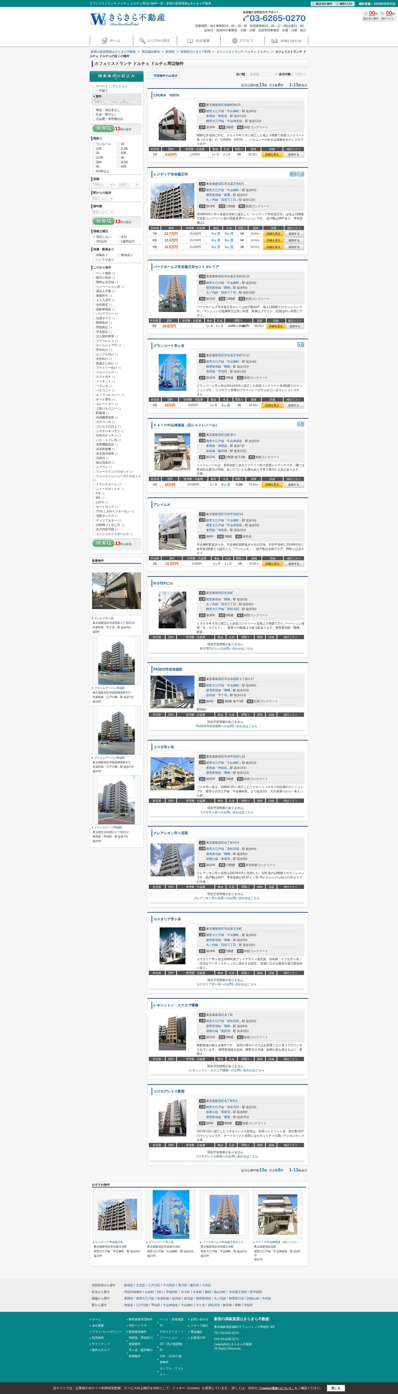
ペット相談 (105, 273)
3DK (99, 162)
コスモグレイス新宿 (168, 1091)
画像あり (102, 255)
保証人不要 (105, 291)
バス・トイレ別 (108, 440)
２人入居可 (105, 300)
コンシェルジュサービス (114, 534)
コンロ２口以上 (108, 426)
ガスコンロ (105, 422)
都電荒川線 (236, 1298)
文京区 (140, 1285)
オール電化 (105, 399)
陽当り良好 (105, 277)
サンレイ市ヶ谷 (104, 618)
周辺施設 (196, 1331)
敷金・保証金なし (108, 110)
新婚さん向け (107, 363)
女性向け (104, 358)
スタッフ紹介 (199, 1325)
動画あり (127, 255)
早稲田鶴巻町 (133, 1292)
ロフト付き (105, 376)
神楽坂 (222, 116)
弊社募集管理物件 (141, 1319)
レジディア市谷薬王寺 (170, 174)
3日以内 (101, 241)
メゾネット (105, 381)
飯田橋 (222, 451)
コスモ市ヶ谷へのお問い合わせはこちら (227, 812)
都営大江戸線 (215, 111)
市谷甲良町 (231, 514)
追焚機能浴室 (107, 444)
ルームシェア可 (108, 345)
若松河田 (233, 609)
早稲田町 (172, 1292)
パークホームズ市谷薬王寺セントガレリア (186, 267)
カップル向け (107, 354)
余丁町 (228, 842)
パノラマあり (105, 259)
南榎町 (228, 105)
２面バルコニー (108, 408)
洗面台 (102, 458)
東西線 (210, 116)
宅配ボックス (107, 515)
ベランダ (104, 386)
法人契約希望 (107, 336)
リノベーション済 (110, 286)
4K (98, 166)
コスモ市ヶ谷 (163, 747)
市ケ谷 (222, 695)
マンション (120, 86)
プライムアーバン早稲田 (109, 688)
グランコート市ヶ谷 (168, 346)
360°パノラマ (138, 1325)
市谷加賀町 (231, 679)
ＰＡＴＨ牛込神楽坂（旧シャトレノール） (186, 425)
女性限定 (104, 304)
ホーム (96, 1319)
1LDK (124, 148)
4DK (123, 166)
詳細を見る (272, 154)
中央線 (266, 1298)
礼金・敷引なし (106, 114)
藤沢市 (194, 1285)
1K (122, 144)
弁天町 (185, 1292)
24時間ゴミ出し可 (110, 525)
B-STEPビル (163, 583)
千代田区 (169, 1285)
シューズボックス (110, 489)
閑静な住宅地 (107, 282)
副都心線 (212, 858)
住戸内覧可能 (107, 529)
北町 (227, 434)
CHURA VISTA (166, 95)
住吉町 (228, 593)
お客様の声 (197, 1337)
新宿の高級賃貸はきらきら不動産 (241, 1319)
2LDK (99, 157)
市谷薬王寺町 (233, 184)
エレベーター (107, 404)
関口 (160, 1292)
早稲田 (222, 371)
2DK (123, 153)
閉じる (335, 1388)
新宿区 (219, 105)
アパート (102, 86)
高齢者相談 (105, 309)
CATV (102, 502)
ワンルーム (103, 144)
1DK (99, 148)
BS (100, 498)
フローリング (107, 372)
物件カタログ (101, 1350)
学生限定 (104, 332)
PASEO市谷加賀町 (168, 669)
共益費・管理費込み (109, 119)
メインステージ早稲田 (108, 827)
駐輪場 (102, 413)
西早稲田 (256, 1292)
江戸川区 (154, 1285)
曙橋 (227, 195)
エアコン (104, 467)
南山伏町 (220, 1292)
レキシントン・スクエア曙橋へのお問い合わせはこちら (226, 1070)
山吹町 (149, 1292)
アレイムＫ (162, 504)
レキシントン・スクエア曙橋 (175, 1005)
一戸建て (102, 91)
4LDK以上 (102, 171)
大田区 (206, 1285)
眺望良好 (104, 322)
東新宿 (225, 858)
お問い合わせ (199, 1319)
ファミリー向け (108, 367)
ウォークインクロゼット (114, 471)
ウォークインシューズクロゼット (117, 478)
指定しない (103, 236)
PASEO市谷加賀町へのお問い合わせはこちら (226, 726)
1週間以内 (128, 241)
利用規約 (98, 1337)
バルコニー (105, 390)
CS (100, 493)
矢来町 (197, 1292)
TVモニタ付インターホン (115, 511)
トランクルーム (108, 484)
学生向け (104, 349)
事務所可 (104, 295)
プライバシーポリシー (107, 1331)
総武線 (210, 451)
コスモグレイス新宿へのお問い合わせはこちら (226, 1156)
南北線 (188, 1298)
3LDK (124, 162)
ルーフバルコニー (110, 395)
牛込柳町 (233, 111)
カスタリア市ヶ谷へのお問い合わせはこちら (227, 984)
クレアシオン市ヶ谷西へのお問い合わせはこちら (227, 898)
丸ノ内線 (212, 199)
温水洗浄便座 (107, 453)
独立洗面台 (105, 462)
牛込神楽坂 (234, 121)
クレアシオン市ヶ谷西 (170, 833)
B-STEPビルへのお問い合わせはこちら (226, 648)
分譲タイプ (105, 318)
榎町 (208, 1292)
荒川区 (182, 1285)
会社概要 (98, 1325)
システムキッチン (110, 431)
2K (98, 153)
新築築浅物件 (138, 1331)
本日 (124, 236)
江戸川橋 (142, 1305)
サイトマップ (101, 1344)
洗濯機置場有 (107, 417)
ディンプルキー (108, 520)
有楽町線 (163, 1298)
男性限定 (104, 327)
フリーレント (107, 341)
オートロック (107, 506)
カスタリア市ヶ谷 (167, 919)
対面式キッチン (108, 435)
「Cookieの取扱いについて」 (276, 1388)
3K (122, 157)
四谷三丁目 (228, 199)
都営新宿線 (213, 195)
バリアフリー (107, 313)
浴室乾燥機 (105, 449)
